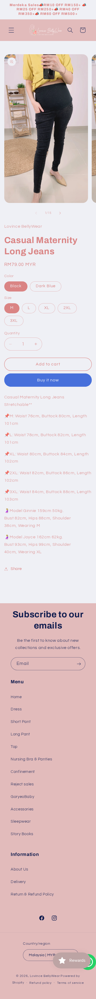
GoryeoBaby (22, 797)
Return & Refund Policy (32, 894)
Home (16, 697)
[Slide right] (60, 213)
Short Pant (21, 722)
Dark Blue (45, 286)
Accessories (22, 809)
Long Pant (20, 734)
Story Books (22, 834)
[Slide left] (36, 213)
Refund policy (40, 982)
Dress (16, 709)
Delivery (18, 882)
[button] (11, 30)
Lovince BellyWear (45, 976)
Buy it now (48, 380)
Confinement (23, 772)
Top (14, 747)
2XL (67, 308)
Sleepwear (21, 821)
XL (46, 308)
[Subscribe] (79, 663)
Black (16, 286)
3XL (14, 321)
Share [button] (16, 569)
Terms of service (70, 982)
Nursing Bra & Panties (31, 759)
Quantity (12, 333)
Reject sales (22, 784)
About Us (19, 869)
